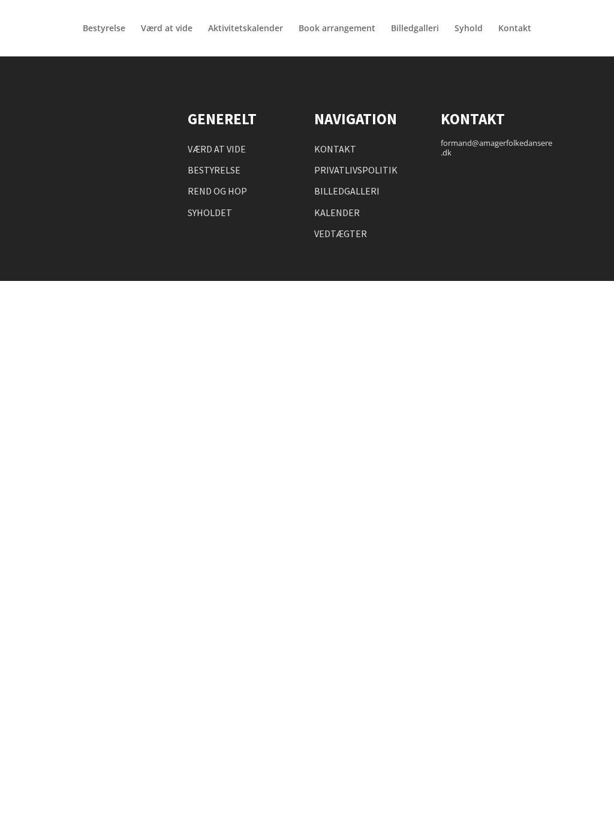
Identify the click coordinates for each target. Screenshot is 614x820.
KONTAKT (335, 149)
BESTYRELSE (214, 170)
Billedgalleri (415, 29)
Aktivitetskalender (245, 29)
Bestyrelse (104, 29)
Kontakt (514, 29)
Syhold (469, 29)
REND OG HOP (217, 191)
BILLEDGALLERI (347, 191)
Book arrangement (337, 29)
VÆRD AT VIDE (217, 149)
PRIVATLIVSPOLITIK (356, 170)
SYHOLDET (210, 213)
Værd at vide (166, 29)
